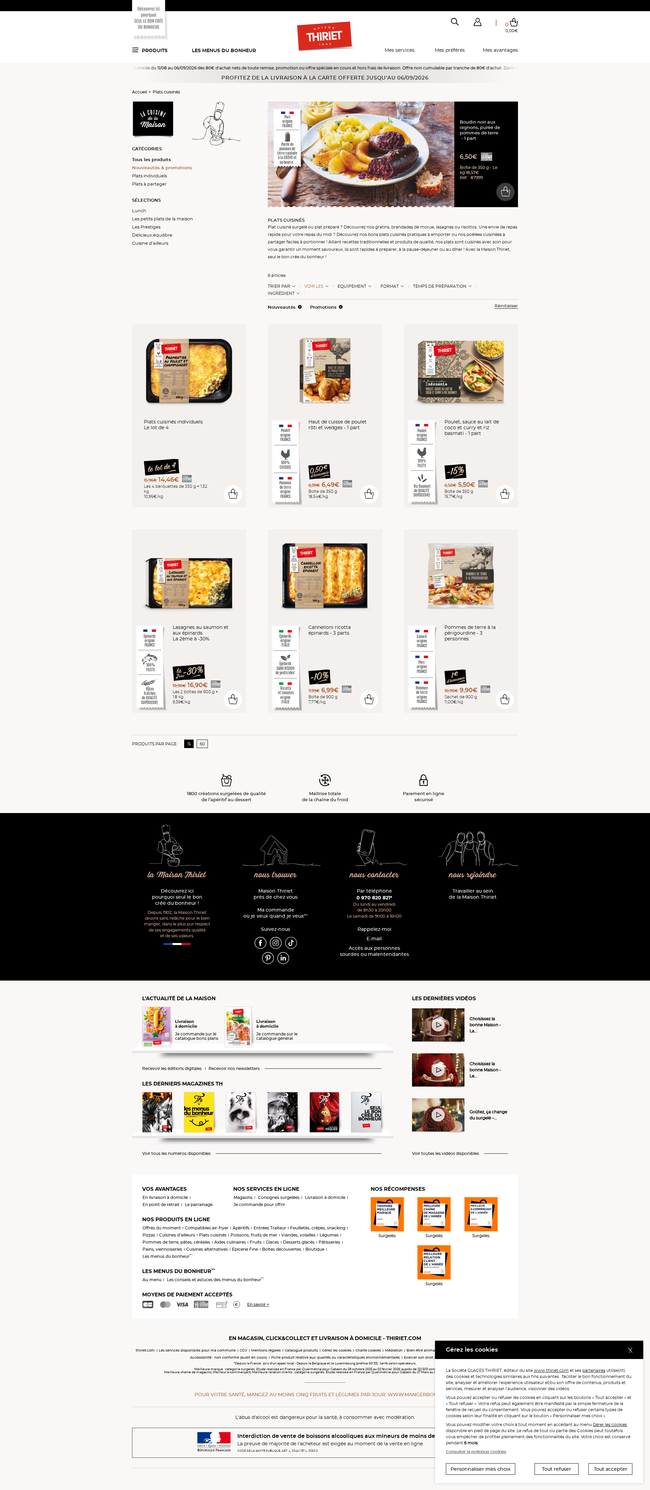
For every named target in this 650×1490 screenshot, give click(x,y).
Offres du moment (162, 1227)
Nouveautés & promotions (162, 167)
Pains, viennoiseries (162, 1249)
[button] (477, 23)
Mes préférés (450, 50)
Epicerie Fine (245, 1249)
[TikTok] (291, 943)
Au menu (152, 1279)
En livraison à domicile (165, 1197)
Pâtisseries (329, 1242)
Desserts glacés (299, 1242)
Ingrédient (281, 293)
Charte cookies (368, 1350)
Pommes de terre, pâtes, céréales (176, 1242)
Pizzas (149, 1234)
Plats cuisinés (166, 91)
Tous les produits (151, 159)
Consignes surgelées (279, 1197)
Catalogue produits (301, 1350)
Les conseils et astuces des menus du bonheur (215, 1279)
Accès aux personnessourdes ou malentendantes (374, 951)
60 (202, 743)
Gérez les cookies (336, 1350)
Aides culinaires (230, 1242)
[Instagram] (276, 943)
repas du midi (318, 234)
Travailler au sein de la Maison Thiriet (473, 894)
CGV (243, 1350)
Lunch (139, 210)
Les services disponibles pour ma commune (197, 1350)
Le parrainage (199, 1204)
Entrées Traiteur (270, 1227)
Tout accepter (610, 1469)
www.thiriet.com (551, 1370)
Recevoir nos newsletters (234, 1069)
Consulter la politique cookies (476, 1451)
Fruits (256, 1242)
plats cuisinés (392, 234)
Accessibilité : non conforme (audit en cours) (228, 1357)
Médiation (394, 1350)
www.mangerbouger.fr (421, 1395)
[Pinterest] (268, 958)
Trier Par (279, 286)
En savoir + (258, 1304)
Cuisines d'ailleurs (177, 1234)
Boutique (314, 1249)
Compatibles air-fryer (207, 1227)
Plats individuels (149, 175)
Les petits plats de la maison (162, 218)
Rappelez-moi (374, 929)
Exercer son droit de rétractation (432, 1357)
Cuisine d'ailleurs (150, 243)
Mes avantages (500, 50)
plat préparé (327, 226)
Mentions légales (266, 1350)
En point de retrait (161, 1204)
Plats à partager (149, 184)
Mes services (399, 50)
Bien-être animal (421, 1350)
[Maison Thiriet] (325, 37)
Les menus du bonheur (224, 50)
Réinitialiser (506, 306)
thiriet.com (145, 1350)
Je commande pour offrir (259, 1204)
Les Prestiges (146, 226)
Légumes (329, 1234)
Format (390, 286)
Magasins (243, 1197)
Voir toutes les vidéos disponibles (445, 1154)
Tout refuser (556, 1469)
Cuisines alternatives (207, 1249)
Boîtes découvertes (281, 1249)
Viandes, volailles (298, 1234)
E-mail (374, 939)
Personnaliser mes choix (481, 1469)
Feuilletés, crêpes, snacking (317, 1227)
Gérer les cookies (610, 1424)
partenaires (593, 1370)
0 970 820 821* (374, 898)
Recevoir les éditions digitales (172, 1069)
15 (189, 743)
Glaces (272, 1242)
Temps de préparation (440, 286)
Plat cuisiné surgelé (287, 226)
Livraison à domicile (325, 1197)
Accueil (139, 91)
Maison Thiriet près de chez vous (276, 894)
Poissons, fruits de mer (254, 1234)
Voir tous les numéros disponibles (176, 1154)
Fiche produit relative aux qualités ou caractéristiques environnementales (335, 1357)
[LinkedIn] (283, 958)
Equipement (352, 286)
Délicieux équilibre (152, 235)
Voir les (313, 286)
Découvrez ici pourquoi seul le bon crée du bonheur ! (177, 897)
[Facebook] (260, 943)
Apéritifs (241, 1227)
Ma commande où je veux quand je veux (275, 913)
